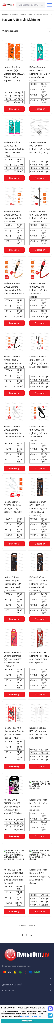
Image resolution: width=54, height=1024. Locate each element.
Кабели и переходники (44, 14)
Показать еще (26, 925)
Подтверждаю (27, 1021)
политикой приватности (30, 1016)
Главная (5, 14)
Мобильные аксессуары (22, 14)
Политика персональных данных (16, 966)
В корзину (14, 109)
